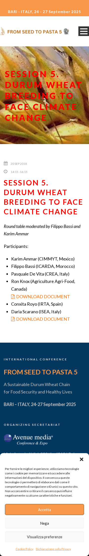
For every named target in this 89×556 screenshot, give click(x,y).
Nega (44, 523)
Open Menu (83, 31)
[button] (81, 459)
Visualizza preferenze (44, 537)
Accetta (44, 509)
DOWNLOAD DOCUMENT (43, 296)
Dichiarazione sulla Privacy (53, 549)
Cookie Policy (24, 549)
